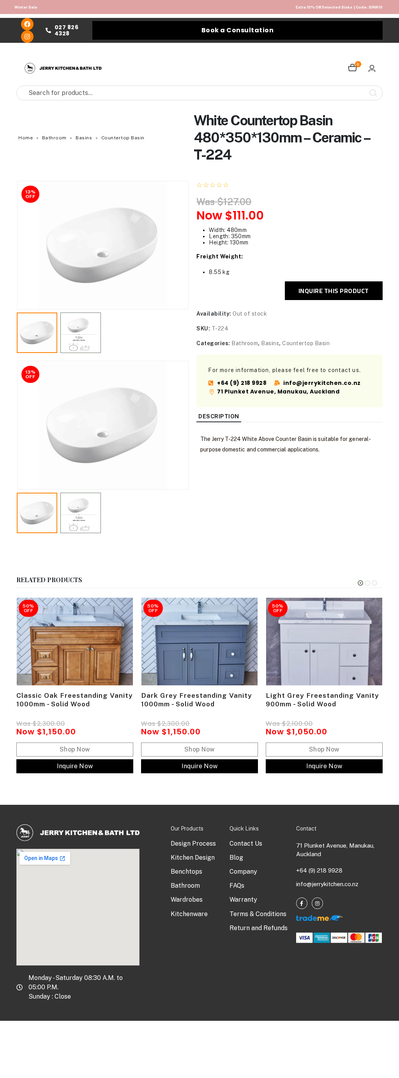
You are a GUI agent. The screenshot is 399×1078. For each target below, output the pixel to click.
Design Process (193, 843)
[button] (18, 245)
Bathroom (54, 137)
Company (243, 871)
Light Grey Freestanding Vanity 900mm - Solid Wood (322, 700)
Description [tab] (218, 416)
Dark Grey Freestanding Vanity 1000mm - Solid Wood (196, 700)
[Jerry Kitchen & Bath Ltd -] (63, 68)
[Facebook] (27, 24)
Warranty (243, 899)
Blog (236, 857)
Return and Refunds (259, 928)
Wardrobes (187, 899)
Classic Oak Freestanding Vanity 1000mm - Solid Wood (74, 700)
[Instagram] (27, 36)
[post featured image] (75, 641)
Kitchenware (189, 914)
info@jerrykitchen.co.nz (327, 884)
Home (25, 137)
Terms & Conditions (258, 914)
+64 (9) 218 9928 (319, 870)
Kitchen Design (193, 857)
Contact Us (246, 843)
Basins (84, 137)
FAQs (237, 885)
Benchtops (186, 871)
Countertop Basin (123, 137)
